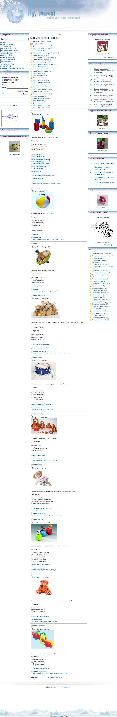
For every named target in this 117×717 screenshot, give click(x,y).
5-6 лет (53, 183)
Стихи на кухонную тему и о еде (42, 48)
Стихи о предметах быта (40, 80)
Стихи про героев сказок (40, 66)
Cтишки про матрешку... (38, 459)
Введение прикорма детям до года (102, 168)
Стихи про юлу (36, 171)
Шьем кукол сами (37, 510)
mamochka (36, 523)
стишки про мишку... (37, 620)
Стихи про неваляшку (38, 158)
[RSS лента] (60, 35)
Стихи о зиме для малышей (104, 76)
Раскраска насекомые (102, 217)
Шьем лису (102, 128)
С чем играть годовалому (104, 163)
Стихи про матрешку (38, 156)
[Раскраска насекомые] (102, 241)
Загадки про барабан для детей (41, 404)
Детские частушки (38, 103)
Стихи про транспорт (39, 78)
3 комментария (35, 515)
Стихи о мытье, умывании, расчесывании (44, 53)
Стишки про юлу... (36, 289)
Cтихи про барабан (36, 357)
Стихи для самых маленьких (41, 94)
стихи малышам (44, 239)
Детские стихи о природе (40, 55)
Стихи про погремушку (38, 166)
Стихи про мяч (35, 188)
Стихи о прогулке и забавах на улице (43, 64)
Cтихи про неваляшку (37, 519)
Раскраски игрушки (37, 178)
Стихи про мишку (36, 574)
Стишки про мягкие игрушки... (40, 351)
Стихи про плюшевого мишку (40, 160)
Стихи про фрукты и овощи (41, 105)
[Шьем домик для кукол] (102, 51)
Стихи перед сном (38, 50)
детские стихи (46, 183)
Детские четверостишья (39, 91)
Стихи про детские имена (40, 82)
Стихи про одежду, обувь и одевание (43, 57)
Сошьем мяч (35, 234)
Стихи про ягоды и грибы (40, 107)
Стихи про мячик (37, 170)
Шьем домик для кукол (102, 39)
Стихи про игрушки (37, 111)
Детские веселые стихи (40, 11)
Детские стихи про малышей (41, 71)
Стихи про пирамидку (38, 161)
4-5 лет (58, 183)
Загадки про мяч (36, 230)
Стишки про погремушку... (39, 671)
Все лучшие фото (109, 57)
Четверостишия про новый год (103, 90)
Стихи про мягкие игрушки (40, 163)
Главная (30, 11)
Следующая (50, 677)
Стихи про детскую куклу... (39, 513)
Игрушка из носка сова (102, 207)
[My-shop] (10, 126)
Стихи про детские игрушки (40, 616)
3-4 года (61, 239)
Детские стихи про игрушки (100, 270)
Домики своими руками (102, 53)
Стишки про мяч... (36, 237)
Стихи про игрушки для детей (40, 344)
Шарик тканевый (15, 154)
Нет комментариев (36, 183)
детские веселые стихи (58, 353)
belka (34, 191)
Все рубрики (36, 44)
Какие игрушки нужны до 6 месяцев (103, 173)
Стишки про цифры (38, 96)
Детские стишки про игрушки (40, 564)
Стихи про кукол (36, 154)
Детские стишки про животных (41, 46)
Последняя (59, 677)
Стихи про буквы (38, 85)
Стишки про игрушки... (38, 182)
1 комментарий (35, 239)
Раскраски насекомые (102, 242)
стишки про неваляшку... (38, 568)
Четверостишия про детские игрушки (43, 175)
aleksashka (36, 114)
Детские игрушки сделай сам (40, 348)
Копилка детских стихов (56, 11)
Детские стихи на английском (41, 98)
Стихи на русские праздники (41, 62)
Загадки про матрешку (38, 455)
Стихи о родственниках (39, 69)
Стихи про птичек (38, 73)
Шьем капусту (102, 151)
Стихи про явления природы (41, 89)
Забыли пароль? (6, 94)
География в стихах (38, 101)
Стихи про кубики (37, 168)
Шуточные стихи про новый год (103, 70)
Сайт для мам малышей (56, 716)
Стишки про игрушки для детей (41, 508)
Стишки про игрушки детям (40, 668)
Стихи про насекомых (39, 75)
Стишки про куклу (36, 464)
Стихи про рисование (39, 87)
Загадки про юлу (36, 286)
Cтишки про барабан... (37, 408)
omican (49, 41)
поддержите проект (65, 687)
